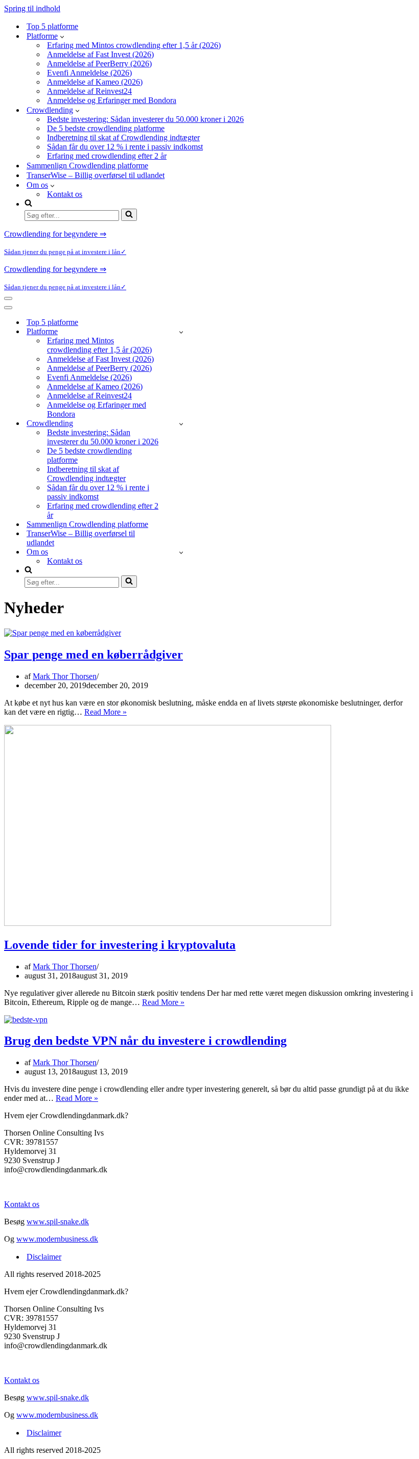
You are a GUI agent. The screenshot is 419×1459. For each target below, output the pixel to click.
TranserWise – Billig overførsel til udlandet (96, 175)
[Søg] (129, 215)
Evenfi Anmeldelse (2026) (89, 72)
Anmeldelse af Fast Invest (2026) (100, 54)
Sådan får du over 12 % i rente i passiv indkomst (125, 146)
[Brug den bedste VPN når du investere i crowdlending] (26, 1019)
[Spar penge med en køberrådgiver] (62, 632)
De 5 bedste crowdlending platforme (106, 128)
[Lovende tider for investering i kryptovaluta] (167, 923)
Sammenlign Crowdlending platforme (87, 165)
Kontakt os (64, 194)
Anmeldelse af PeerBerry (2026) (99, 63)
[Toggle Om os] (181, 552)
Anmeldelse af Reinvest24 (89, 91)
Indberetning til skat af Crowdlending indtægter (123, 137)
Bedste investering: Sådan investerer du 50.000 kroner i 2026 (145, 119)
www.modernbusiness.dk (57, 1239)
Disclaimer (44, 1256)
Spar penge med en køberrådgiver (93, 654)
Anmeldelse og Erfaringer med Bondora (111, 100)
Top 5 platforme (52, 26)
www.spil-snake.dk (58, 1221)
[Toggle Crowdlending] (181, 423)
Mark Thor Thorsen (65, 676)
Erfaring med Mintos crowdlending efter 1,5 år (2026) (134, 45)
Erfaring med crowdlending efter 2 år (107, 156)
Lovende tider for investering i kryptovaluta (120, 944)
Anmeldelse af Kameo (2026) (95, 82)
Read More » (105, 712)
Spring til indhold (32, 8)
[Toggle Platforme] (181, 332)
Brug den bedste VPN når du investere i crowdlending (145, 1040)
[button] (62, 36)
